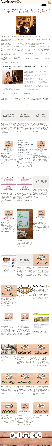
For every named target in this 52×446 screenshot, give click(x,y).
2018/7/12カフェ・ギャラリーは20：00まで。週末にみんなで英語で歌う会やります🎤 (38, 99)
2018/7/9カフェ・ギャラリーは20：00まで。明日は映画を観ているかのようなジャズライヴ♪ (13, 99)
